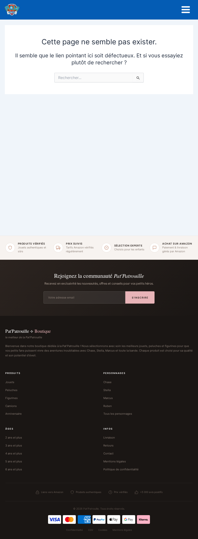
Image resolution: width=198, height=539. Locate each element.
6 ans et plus (13, 469)
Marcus (108, 398)
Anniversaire (13, 413)
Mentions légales (114, 461)
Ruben (107, 406)
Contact (108, 453)
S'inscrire (140, 297)
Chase (107, 382)
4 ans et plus (13, 453)
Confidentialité (74, 529)
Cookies (102, 529)
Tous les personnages (117, 413)
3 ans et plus (13, 445)
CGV (90, 529)
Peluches (11, 390)
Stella (107, 390)
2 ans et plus (13, 437)
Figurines (11, 398)
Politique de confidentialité (121, 469)
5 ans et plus (13, 461)
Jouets (9, 382)
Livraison (109, 437)
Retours (108, 445)
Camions (11, 406)
